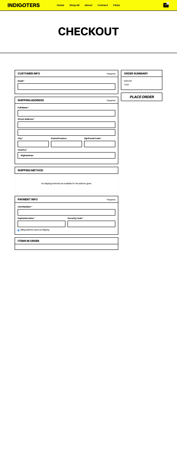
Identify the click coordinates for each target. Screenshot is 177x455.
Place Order (142, 97)
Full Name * (23, 107)
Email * (21, 81)
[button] (166, 5)
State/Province (59, 138)
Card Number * (25, 206)
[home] (24, 5)
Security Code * (75, 218)
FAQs (116, 5)
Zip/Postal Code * (93, 138)
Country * (22, 150)
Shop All (74, 5)
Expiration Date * (26, 218)
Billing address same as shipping (34, 229)
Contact (103, 5)
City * (20, 138)
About (88, 5)
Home (60, 5)
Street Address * (26, 119)
